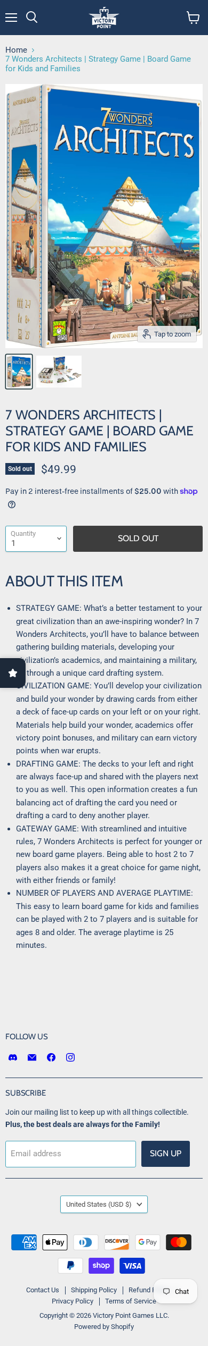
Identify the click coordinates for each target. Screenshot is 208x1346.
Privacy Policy (72, 1301)
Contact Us (42, 1290)
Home (16, 50)
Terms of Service (130, 1301)
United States (99, 1204)
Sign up (165, 1153)
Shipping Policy (94, 1290)
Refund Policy (149, 1290)
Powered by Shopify (104, 1327)
